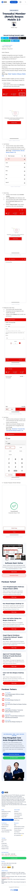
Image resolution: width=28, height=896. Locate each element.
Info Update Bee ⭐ (18, 835)
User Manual (16, 831)
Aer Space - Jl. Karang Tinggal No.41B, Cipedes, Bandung (14, 874)
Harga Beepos (4, 815)
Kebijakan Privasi (5, 848)
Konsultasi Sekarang (14, 754)
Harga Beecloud (5, 813)
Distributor (16, 811)
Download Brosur (7, 819)
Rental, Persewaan (5, 831)
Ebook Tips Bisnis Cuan (19, 833)
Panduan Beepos (17, 830)
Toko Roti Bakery (5, 824)
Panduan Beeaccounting (19, 826)
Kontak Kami (4, 843)
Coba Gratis (14, 572)
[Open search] (25, 2)
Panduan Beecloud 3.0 (19, 828)
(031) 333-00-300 (12, 863)
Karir (2, 841)
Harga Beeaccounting (6, 811)
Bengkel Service (5, 826)
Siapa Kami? (4, 840)
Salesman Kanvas (18, 813)
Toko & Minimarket (18, 815)
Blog (15, 824)
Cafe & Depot (17, 816)
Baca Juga (14, 597)
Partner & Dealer (5, 847)
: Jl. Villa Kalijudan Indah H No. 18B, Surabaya (13, 872)
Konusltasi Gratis (14, 575)
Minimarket (4, 828)
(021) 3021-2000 (5, 863)
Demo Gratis (13, 2)
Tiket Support (4, 845)
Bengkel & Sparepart (18, 818)
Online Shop (16, 820)
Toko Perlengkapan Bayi (7, 830)
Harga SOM (4, 816)
